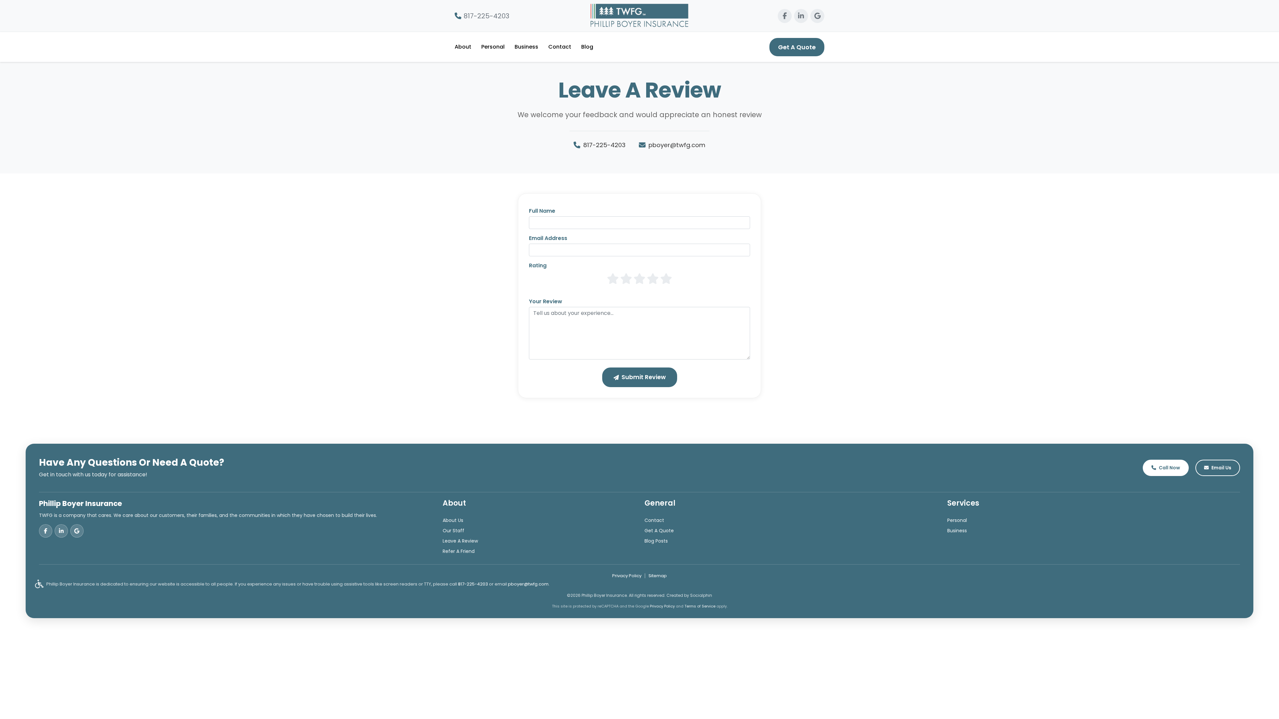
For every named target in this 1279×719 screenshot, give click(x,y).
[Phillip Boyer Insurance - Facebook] (785, 16)
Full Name (542, 211)
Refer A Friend (459, 551)
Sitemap (657, 576)
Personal (493, 47)
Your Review (545, 301)
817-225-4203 (486, 16)
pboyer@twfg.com (676, 145)
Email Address (548, 238)
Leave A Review (460, 541)
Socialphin (701, 595)
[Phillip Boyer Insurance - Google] (817, 16)
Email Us (1221, 467)
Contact (559, 47)
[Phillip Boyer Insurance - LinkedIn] (801, 16)
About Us (453, 520)
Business (526, 47)
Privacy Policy (626, 576)
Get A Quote (797, 47)
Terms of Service (699, 606)
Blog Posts (656, 541)
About (463, 47)
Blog (587, 47)
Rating (538, 265)
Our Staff (453, 530)
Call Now (1169, 467)
